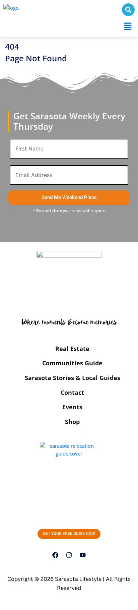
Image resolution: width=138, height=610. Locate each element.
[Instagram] (69, 555)
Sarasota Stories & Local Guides (72, 378)
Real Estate (72, 349)
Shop (72, 422)
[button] (128, 26)
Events (72, 407)
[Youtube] (83, 555)
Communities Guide (72, 363)
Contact (72, 392)
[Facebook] (55, 555)
